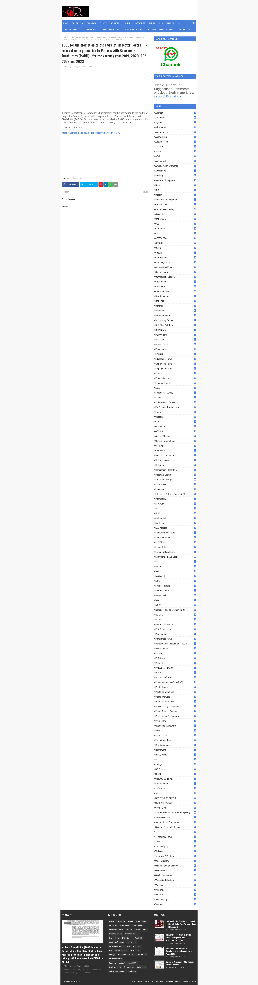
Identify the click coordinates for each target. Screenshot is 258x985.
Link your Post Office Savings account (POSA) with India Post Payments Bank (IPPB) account (181, 924)
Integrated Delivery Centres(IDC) (175, 494)
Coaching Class (175, 262)
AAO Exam (175, 117)
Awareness (175, 170)
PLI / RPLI (175, 663)
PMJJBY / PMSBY (175, 668)
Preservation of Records (175, 716)
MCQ (175, 581)
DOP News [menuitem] (91, 23)
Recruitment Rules (175, 740)
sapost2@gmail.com (169, 96)
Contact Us (149, 981)
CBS (175, 224)
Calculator (175, 214)
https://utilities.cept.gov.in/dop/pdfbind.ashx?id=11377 (91, 132)
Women (175, 904)
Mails (175, 571)
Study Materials (175, 817)
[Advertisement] (106, 91)
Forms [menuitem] (152, 23)
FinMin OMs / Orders (175, 402)
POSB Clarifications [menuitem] (111, 29)
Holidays (175, 465)
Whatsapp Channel (173, 981)
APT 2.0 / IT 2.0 (175, 146)
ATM (175, 156)
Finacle (175, 397)
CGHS (175, 248)
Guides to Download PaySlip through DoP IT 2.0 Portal (180, 963)
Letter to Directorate (175, 552)
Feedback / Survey (175, 392)
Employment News (175, 368)
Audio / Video (175, 161)
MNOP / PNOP (175, 590)
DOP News (175, 330)
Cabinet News (175, 204)
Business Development (175, 199)
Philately (175, 653)
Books (175, 185)
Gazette (175, 417)
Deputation (175, 310)
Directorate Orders (175, 315)
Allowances (175, 127)
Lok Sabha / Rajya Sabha (175, 557)
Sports (175, 793)
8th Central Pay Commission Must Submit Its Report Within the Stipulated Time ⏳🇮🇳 (179, 937)
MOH (175, 600)
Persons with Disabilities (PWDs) (175, 643)
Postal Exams (175, 687)
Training (175, 851)
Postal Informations (175, 692)
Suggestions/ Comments (175, 822)
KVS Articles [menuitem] (71, 29)
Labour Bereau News (175, 532)
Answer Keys (175, 142)
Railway (175, 730)
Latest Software (175, 537)
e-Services (175, 349)
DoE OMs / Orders (175, 325)
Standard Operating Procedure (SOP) (175, 812)
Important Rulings (175, 479)
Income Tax (175, 484)
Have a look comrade (175, 455)
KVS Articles (175, 528)
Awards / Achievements (175, 166)
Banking (175, 175)
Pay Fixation (175, 634)
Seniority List (175, 783)
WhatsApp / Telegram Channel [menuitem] (161, 29)
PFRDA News (175, 648)
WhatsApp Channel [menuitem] (134, 29)
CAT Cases (175, 219)
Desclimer (159, 981)
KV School (175, 523)
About (140, 981)
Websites (175, 890)
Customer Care (175, 291)
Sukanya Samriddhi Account (175, 827)
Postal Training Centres (175, 711)
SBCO (175, 774)
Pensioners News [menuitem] (89, 29)
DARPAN (175, 301)
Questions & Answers (175, 726)
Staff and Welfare (175, 803)
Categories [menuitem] (140, 23)
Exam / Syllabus (72, 178)
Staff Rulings (175, 808)
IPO (69, 37)
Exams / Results (175, 383)
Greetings (175, 446)
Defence (175, 306)
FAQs (175, 388)
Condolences (175, 272)
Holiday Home (175, 460)
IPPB (175, 513)
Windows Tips (175, 899)
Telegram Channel (189, 981)
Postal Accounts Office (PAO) (175, 682)
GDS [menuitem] (161, 23)
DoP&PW (175, 339)
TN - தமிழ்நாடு (175, 846)
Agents (175, 122)
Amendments (175, 132)
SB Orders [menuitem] (115, 23)
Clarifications (175, 257)
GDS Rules (175, 426)
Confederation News (175, 277)
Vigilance (175, 885)
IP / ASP (175, 503)
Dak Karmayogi (175, 296)
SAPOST (78, 981)
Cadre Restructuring (175, 209)
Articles (175, 151)
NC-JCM (175, 614)
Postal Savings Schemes (175, 706)
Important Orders (175, 475)
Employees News (175, 364)
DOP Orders (175, 335)
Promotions (175, 721)
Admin (66, 67)
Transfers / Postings (175, 856)
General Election (175, 436)
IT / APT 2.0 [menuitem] (184, 29)
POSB (175, 672)
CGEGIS (175, 243)
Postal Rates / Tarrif (175, 701)
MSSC (175, 605)
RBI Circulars (175, 735)
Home (64, 37)
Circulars (175, 253)
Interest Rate (175, 499)
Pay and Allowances (175, 624)
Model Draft (175, 595)
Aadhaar (175, 113)
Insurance (175, 489)
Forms (175, 412)
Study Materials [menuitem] (175, 23)
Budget (175, 195)
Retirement (175, 750)
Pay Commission (175, 629)
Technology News (175, 837)
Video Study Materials (175, 880)
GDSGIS (175, 431)
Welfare (175, 894)
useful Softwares (175, 875)
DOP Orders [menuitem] (77, 23)
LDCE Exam (175, 542)
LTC (175, 561)
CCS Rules (175, 228)
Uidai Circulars (175, 861)
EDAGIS (175, 354)
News (175, 619)
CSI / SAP (175, 286)
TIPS (175, 841)
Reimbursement (175, 745)
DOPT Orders (175, 344)
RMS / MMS (175, 754)
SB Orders (175, 769)
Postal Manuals (175, 697)
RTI (175, 759)
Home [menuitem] (65, 23)
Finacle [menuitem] (103, 23)
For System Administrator (175, 407)
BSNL (175, 190)
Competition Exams (175, 267)
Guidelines (175, 450)
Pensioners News (175, 639)
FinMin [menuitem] (127, 23)
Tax (175, 832)
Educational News (175, 359)
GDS (175, 421)
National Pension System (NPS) (175, 610)
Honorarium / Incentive (175, 470)
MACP (175, 566)
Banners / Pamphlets (175, 180)
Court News (175, 281)
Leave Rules (175, 547)
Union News (175, 870)
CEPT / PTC (175, 238)
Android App (175, 137)
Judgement (175, 518)
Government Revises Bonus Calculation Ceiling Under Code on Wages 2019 (179, 951)
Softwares (175, 788)
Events (175, 373)
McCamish (175, 576)
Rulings (175, 764)
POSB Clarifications (175, 677)
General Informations (175, 441)
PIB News (175, 658)
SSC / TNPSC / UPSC (175, 798)
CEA (175, 233)
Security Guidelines (175, 779)
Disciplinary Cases (175, 320)
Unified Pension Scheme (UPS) (175, 865)
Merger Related (175, 586)
